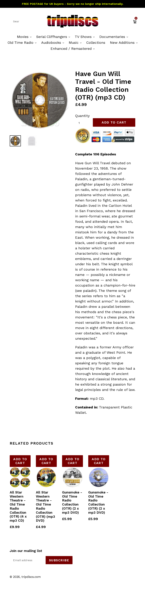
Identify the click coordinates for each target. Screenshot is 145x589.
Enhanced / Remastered (73, 48)
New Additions (124, 42)
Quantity (82, 116)
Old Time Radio (23, 42)
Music (76, 42)
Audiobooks (53, 42)
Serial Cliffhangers (54, 36)
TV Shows (85, 36)
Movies (25, 36)
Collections (95, 42)
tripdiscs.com (31, 577)
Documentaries (114, 36)
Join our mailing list (26, 551)
